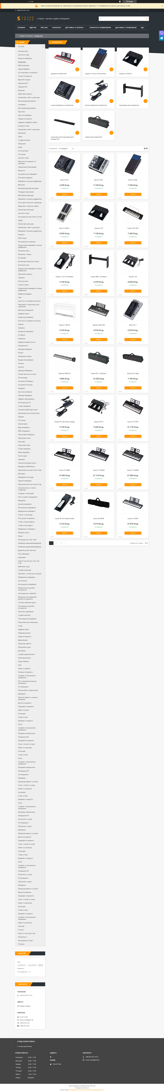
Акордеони (21, 338)
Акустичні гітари (23, 55)
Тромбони (21, 278)
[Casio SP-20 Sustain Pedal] (64, 503)
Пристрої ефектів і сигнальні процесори (28, 698)
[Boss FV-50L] (133, 164)
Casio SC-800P (98, 518)
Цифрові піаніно (23, 314)
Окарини (21, 417)
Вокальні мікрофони (25, 58)
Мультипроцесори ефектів (27, 101)
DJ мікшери (22, 258)
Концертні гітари (23, 126)
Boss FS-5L (64, 180)
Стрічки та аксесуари (25, 515)
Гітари (20, 626)
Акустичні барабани (24, 115)
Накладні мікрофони (25, 349)
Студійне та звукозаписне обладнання (27, 676)
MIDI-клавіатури (23, 65)
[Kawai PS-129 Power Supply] (64, 406)
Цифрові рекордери (24, 294)
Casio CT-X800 (64, 470)
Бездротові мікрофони (25, 317)
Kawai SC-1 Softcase (98, 373)
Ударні (20, 220)
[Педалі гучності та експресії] (99, 59)
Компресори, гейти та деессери (28, 97)
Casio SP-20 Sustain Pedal (64, 518)
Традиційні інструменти (26, 706)
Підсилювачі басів (24, 438)
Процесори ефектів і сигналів (28, 781)
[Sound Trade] (25, 18)
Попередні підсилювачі (26, 192)
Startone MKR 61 (64, 373)
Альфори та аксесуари (26, 493)
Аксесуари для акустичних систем (30, 217)
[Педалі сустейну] (133, 59)
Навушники (22, 133)
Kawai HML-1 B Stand (98, 277)
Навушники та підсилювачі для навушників (28, 305)
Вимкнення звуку (24, 566)
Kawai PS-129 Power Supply (65, 422)
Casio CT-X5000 (133, 470)
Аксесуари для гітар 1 (25, 940)
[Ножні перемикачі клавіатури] (65, 90)
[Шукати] (146, 18)
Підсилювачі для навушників (28, 622)
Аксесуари (21, 713)
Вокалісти (21, 170)
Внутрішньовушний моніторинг (28, 188)
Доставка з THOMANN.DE (126, 27)
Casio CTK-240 (133, 228)
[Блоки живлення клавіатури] (99, 90)
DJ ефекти (21, 335)
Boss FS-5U (98, 180)
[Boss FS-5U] (99, 164)
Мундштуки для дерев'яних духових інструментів (27, 598)
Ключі (20, 724)
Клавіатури (22, 62)
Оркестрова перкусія (25, 94)
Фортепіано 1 (22, 937)
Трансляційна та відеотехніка (28, 690)
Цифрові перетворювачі (26, 399)
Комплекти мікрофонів (25, 611)
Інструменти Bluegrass (25, 381)
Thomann (21, 944)
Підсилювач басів (24, 445)
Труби (20, 136)
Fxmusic (21, 930)
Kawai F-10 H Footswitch (64, 277)
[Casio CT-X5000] (133, 455)
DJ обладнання (23, 687)
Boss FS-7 (133, 325)
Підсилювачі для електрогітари (28, 413)
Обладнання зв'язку (24, 356)
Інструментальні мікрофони (27, 174)
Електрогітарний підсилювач (28, 410)
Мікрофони (22, 500)
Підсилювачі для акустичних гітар (29, 484)
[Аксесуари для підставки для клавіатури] (65, 122)
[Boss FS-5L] (64, 164)
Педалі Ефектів (23, 661)
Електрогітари (23, 51)
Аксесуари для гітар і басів (27, 540)
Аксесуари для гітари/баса (27, 593)
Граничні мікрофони (24, 481)
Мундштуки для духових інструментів (26, 589)
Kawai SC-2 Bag (133, 373)
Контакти (56, 27)
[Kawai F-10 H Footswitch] (64, 261)
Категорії (21, 46)
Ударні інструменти (24, 636)
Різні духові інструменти (26, 518)
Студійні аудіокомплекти (26, 654)
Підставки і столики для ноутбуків (29, 573)
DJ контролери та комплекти (27, 72)
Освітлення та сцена (25, 819)
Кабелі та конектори (25, 747)
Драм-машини (22, 640)
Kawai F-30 (133, 277)
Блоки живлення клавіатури (96, 105)
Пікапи (20, 536)
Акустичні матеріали (25, 392)
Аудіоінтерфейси (24, 69)
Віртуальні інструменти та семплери (27, 162)
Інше (19, 665)
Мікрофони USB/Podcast (26, 466)
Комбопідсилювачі (24, 658)
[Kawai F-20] (99, 213)
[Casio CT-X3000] (99, 455)
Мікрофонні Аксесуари (25, 477)
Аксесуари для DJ (24, 402)
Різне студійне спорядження (27, 497)
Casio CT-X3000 (99, 470)
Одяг (20, 297)
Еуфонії (21, 324)
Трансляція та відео (25, 826)
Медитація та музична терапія (28, 206)
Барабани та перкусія (25, 721)
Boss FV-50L (132, 180)
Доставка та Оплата (74, 27)
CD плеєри (21, 154)
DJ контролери (23, 151)
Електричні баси (23, 251)
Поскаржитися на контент (77, 1090)
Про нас (44, 27)
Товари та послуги (26, 36)
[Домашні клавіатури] (65, 59)
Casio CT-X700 (133, 422)
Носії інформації (23, 554)
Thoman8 (21, 926)
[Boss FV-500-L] (64, 213)
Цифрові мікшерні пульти (26, 342)
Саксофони (22, 104)
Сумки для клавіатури (93, 137)
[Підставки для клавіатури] (133, 90)
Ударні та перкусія (24, 668)
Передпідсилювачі (24, 633)
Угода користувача (25, 1046)
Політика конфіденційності (95, 1090)
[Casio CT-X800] (64, 455)
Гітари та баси (23, 717)
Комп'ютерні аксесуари (26, 210)
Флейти (20, 353)
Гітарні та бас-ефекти (25, 525)
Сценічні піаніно (23, 285)
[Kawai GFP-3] (99, 406)
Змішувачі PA (22, 87)
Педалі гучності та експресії (95, 74)
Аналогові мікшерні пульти (27, 463)
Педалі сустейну (125, 74)
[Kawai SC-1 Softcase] (99, 358)
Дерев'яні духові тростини (27, 550)
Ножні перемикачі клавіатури (62, 105)
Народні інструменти (25, 119)
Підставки (21, 112)
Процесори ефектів (24, 643)
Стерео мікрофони (24, 406)
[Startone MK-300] (99, 309)
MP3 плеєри (22, 238)
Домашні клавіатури (58, 74)
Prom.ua (92, 1086)
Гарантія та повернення (100, 27)
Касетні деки (22, 456)
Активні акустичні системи (27, 374)
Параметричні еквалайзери (27, 167)
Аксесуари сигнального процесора (30, 202)
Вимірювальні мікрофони (26, 511)
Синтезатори (22, 581)
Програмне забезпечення (26, 733)
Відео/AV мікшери (24, 80)
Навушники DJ (23, 83)
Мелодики (21, 474)
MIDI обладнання (24, 431)
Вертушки (21, 90)
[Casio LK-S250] (133, 503)
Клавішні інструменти (25, 672)
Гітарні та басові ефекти (26, 522)
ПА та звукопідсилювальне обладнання (27, 682)
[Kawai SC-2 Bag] (133, 358)
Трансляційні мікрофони (26, 434)
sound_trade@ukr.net (26, 1020)
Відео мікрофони (24, 427)
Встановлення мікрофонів (27, 508)
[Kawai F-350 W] (64, 309)
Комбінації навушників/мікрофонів (29, 543)
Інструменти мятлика (25, 385)
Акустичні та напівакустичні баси (29, 301)
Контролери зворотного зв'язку (28, 261)
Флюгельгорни (23, 281)
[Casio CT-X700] (133, 406)
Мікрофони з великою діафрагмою (30, 181)
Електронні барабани (25, 178)
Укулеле (21, 363)
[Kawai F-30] (133, 261)
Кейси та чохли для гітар (26, 933)
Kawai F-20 (99, 228)
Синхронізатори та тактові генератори (27, 489)
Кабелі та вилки (23, 710)
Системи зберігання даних (27, 602)
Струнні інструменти (25, 76)
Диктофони (22, 651)
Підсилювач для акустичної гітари (29, 470)
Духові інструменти (24, 703)
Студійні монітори (24, 140)
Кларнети (21, 234)
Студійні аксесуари (24, 570)
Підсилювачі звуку (24, 647)
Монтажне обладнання (25, 310)
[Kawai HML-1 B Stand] (99, 261)
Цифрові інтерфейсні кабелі (27, 122)
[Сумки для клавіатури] (99, 122)
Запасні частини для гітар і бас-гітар (29, 562)
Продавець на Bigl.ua (82, 1088)
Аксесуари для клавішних (27, 242)
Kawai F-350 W (64, 325)
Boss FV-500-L (64, 228)
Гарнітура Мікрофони (25, 370)
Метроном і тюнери (24, 254)
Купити (64, 194)
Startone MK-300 (99, 325)
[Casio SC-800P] (99, 503)
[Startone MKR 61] (64, 358)
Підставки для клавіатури (129, 105)
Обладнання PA (23, 737)
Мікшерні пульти (23, 532)
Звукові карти (22, 424)
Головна (21, 27)
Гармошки (21, 388)
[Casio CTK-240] (133, 213)
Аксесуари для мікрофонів (27, 584)
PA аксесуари (22, 378)
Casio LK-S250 (133, 518)
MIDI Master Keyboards (26, 195)
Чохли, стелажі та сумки (26, 744)
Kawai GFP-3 (98, 422)
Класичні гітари (23, 158)
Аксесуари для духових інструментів (26, 607)
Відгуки (33, 27)
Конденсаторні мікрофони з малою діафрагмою (30, 246)
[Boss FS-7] (133, 309)
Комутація (21, 442)
